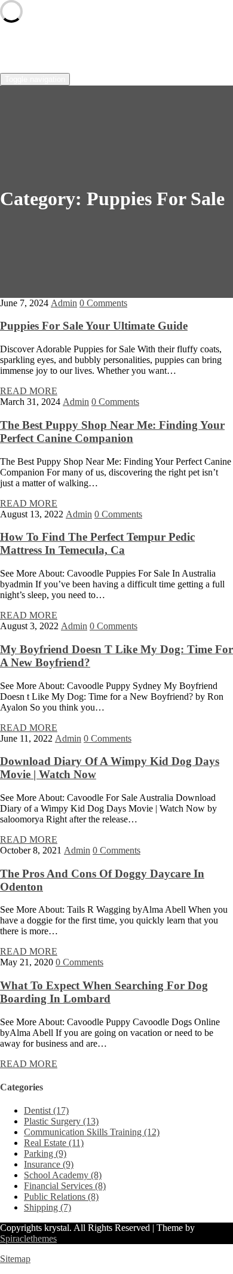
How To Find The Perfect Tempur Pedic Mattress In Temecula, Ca (97, 543)
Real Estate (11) (54, 1143)
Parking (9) (45, 1153)
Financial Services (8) (65, 1186)
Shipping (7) (47, 1207)
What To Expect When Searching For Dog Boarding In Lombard (104, 992)
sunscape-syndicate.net (93, 48)
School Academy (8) (63, 1175)
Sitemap (15, 1259)
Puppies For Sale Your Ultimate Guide (94, 325)
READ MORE (28, 391)
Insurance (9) (48, 1164)
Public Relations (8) (61, 1196)
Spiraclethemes (28, 1238)
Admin (64, 303)
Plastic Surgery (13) (61, 1121)
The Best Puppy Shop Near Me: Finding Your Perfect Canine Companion (112, 431)
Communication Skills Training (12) (92, 1132)
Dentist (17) (46, 1110)
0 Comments (103, 303)
